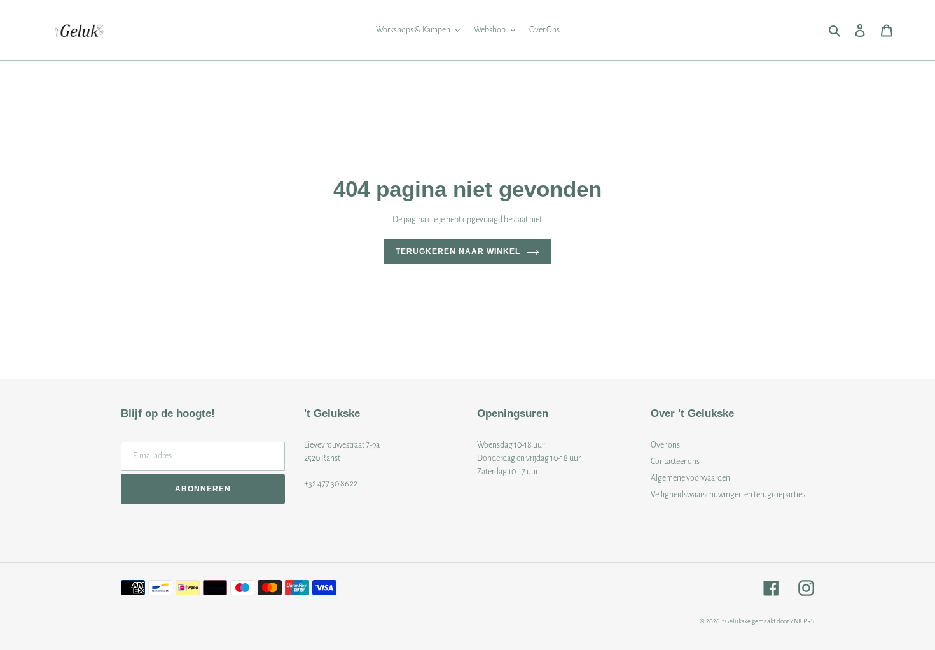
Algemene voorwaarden (690, 478)
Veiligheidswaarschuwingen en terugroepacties (728, 494)
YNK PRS (802, 621)
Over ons (665, 445)
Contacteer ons (675, 461)
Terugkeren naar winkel (458, 251)
